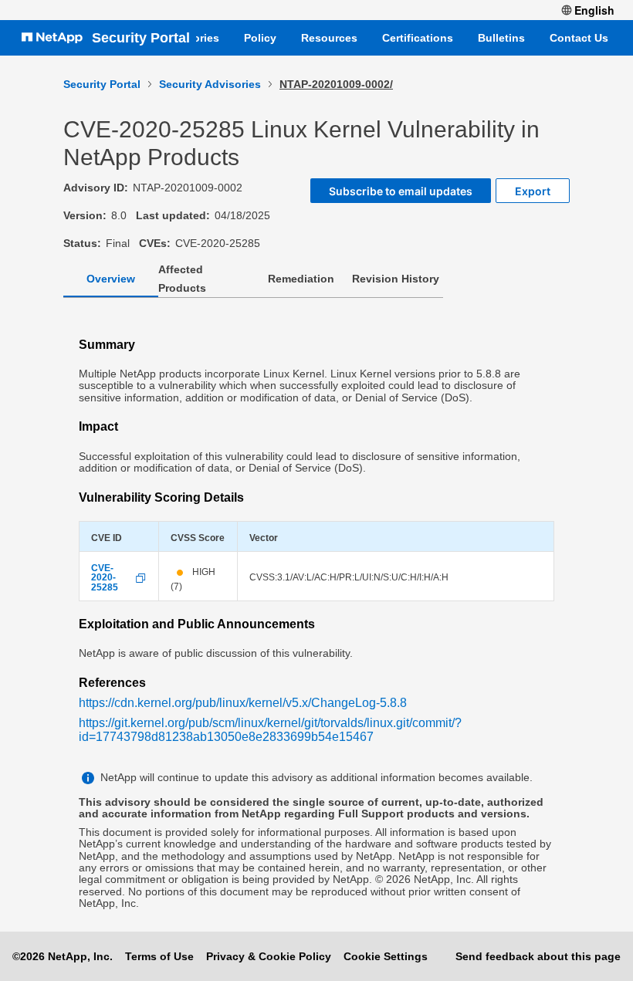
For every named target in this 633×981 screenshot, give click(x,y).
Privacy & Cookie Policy (268, 956)
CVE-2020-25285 (104, 578)
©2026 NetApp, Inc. (62, 956)
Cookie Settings (386, 956)
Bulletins (501, 38)
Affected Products (182, 278)
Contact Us (579, 38)
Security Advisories (210, 84)
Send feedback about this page (538, 956)
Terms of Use (159, 956)
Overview (110, 278)
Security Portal (141, 38)
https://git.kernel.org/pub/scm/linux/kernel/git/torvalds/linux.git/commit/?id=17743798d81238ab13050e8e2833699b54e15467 (270, 729)
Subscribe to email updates (400, 191)
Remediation (301, 278)
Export (532, 191)
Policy (260, 38)
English (594, 10)
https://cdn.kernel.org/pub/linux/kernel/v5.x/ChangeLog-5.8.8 (243, 702)
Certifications (417, 38)
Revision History (395, 278)
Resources (329, 38)
